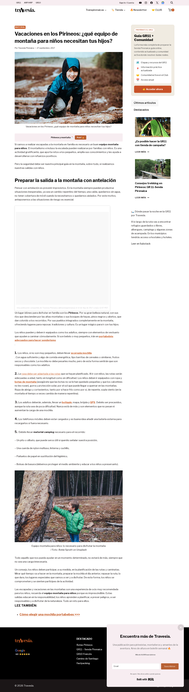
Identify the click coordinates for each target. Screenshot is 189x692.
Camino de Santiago (87, 658)
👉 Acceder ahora (153, 89)
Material (20, 27)
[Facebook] (151, 2)
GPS (92, 402)
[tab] (144, 103)
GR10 (38, 3)
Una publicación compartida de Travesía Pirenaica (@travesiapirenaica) (46, 308)
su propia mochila (81, 353)
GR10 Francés (84, 654)
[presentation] (152, 127)
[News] (162, 2)
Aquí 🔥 (80, 137)
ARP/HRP (28, 3)
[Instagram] (145, 2)
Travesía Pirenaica (26, 48)
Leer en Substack (140, 243)
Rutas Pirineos (84, 645)
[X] (157, 2)
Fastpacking (83, 663)
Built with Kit (145, 679)
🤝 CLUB (157, 9)
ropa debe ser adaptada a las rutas (40, 373)
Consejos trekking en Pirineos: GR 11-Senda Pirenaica (149, 187)
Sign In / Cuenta (126, 3)
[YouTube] (140, 2)
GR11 (18, 3)
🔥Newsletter (138, 9)
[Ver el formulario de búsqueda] (171, 2)
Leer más (142, 152)
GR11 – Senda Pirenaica (89, 649)
